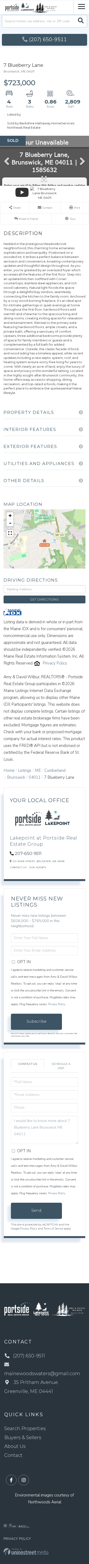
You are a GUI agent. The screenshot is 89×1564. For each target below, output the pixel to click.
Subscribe (37, 1021)
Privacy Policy (55, 663)
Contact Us (18, 867)
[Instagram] (24, 1480)
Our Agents (37, 867)
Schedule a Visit (61, 1066)
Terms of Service (53, 1228)
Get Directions (44, 599)
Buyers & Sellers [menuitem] (22, 1437)
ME (38, 770)
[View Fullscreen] (10, 533)
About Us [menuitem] (15, 1446)
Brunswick (16, 777)
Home (9, 770)
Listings (24, 770)
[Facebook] (11, 1480)
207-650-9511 (28, 853)
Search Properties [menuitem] (25, 1428)
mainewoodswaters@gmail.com (42, 1373)
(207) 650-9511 (48, 39)
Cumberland (55, 770)
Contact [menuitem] (13, 1455)
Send (36, 1210)
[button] (81, 21)
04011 (35, 777)
